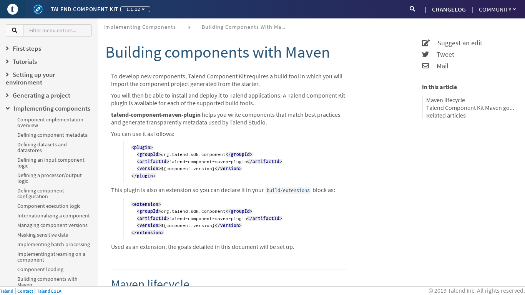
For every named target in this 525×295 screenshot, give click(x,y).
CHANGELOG (449, 9)
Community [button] (495, 9)
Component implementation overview (50, 122)
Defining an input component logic (51, 162)
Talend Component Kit (84, 9)
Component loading (40, 269)
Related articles (446, 115)
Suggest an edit (456, 43)
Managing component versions (52, 225)
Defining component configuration (40, 193)
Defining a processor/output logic (49, 178)
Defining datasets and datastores (42, 147)
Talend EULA (49, 291)
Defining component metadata (52, 134)
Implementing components (139, 26)
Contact (25, 291)
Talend (6, 291)
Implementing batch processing (53, 244)
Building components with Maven (47, 281)
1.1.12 (133, 9)
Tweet (441, 54)
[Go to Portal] (12, 9)
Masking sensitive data (42, 234)
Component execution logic (48, 205)
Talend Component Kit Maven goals (470, 107)
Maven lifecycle (445, 100)
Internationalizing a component (53, 215)
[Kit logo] (38, 9)
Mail (439, 66)
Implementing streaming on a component (51, 256)
